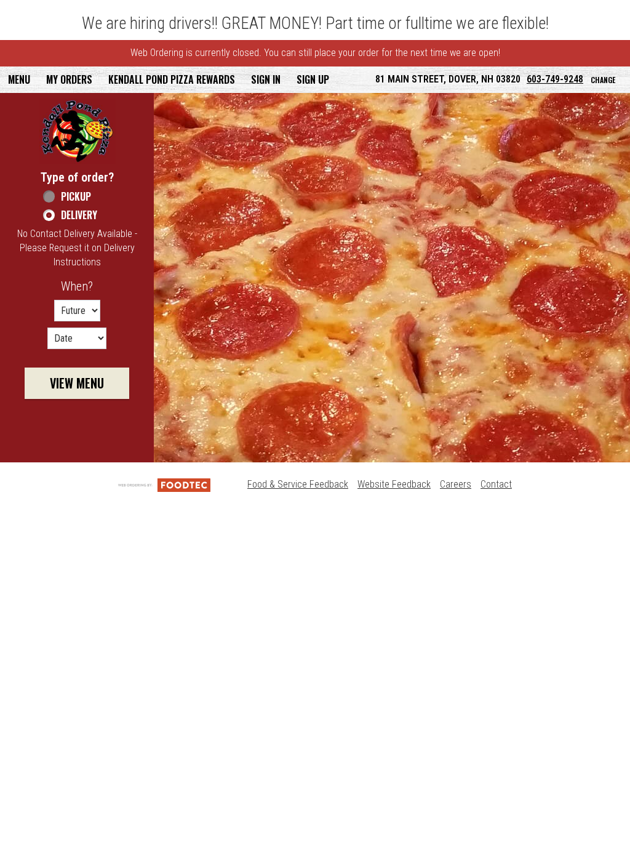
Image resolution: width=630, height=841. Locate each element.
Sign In (266, 79)
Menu (19, 79)
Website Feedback (394, 484)
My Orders (69, 79)
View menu (77, 383)
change (603, 79)
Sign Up (313, 79)
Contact (496, 484)
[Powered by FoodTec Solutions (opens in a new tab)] (164, 484)
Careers (455, 484)
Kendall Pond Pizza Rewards (171, 79)
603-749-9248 (555, 79)
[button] (77, 131)
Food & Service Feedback (297, 484)
